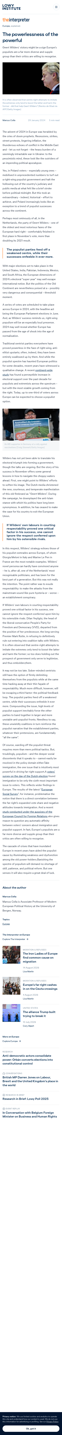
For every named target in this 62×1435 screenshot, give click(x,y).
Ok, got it (31, 1428)
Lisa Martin (28, 971)
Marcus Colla (9, 120)
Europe (6, 25)
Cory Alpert (28, 1025)
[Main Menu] (56, 7)
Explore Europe (10, 1041)
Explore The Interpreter (14, 939)
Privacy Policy (52, 1421)
